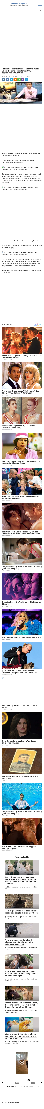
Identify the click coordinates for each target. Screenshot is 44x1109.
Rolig (22, 76)
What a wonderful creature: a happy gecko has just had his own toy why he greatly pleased (21, 1036)
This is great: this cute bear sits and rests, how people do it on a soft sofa (21, 912)
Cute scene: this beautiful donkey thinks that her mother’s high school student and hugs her (21, 973)
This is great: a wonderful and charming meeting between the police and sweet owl (19, 942)
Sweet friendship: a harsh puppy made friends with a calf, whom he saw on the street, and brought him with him (20, 880)
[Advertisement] (22, 40)
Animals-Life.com (19, 3)
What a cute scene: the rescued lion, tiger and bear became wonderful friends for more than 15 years (21, 1005)
